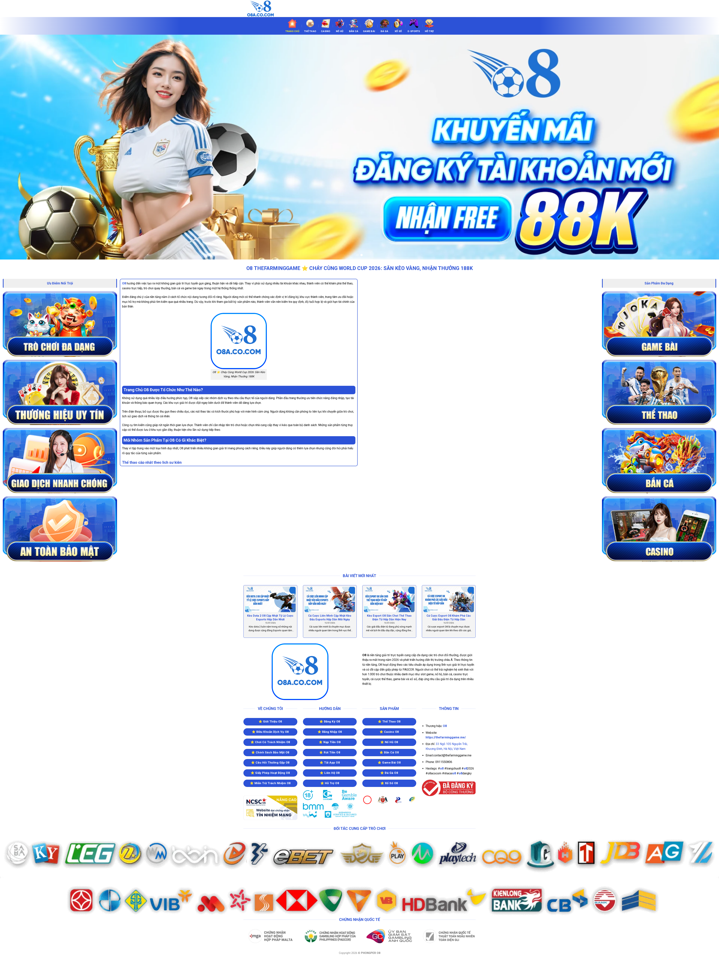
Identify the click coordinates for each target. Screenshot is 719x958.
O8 (124, 283)
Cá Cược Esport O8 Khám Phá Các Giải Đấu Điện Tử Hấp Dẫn (449, 617)
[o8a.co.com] (262, 8)
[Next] (700, 147)
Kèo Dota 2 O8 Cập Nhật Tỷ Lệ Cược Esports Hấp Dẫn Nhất (270, 617)
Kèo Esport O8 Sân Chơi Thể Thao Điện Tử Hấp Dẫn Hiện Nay (389, 617)
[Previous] (19, 147)
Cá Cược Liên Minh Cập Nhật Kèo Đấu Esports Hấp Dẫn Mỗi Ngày (329, 617)
